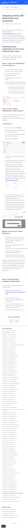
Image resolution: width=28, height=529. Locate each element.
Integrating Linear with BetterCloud (8, 348)
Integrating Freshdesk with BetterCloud (9, 361)
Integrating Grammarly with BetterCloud (9, 346)
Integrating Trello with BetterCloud (8, 440)
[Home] (5, 2)
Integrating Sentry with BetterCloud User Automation (12, 9)
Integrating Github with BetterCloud (8, 509)
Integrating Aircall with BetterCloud (8, 458)
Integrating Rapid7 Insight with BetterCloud (10, 389)
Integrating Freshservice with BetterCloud (10, 355)
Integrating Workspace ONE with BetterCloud (10, 424)
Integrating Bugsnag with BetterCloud (9, 395)
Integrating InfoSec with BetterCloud (9, 391)
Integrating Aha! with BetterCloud (8, 456)
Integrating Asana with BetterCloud (8, 399)
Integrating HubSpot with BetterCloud (9, 477)
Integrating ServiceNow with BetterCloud (9, 454)
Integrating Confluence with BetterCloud (9, 432)
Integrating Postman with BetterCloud (9, 342)
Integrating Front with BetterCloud (8, 479)
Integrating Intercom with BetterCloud (9, 414)
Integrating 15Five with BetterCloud (8, 332)
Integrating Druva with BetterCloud (8, 448)
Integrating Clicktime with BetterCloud (9, 489)
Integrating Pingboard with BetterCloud (9, 416)
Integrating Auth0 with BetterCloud (8, 475)
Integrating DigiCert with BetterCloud (9, 442)
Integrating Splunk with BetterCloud (8, 430)
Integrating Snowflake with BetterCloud (9, 485)
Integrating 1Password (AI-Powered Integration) (11, 501)
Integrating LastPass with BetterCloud (9, 381)
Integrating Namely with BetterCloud (9, 359)
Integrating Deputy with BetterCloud (9, 422)
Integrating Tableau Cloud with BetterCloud (10, 426)
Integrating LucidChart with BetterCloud (9, 371)
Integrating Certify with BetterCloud (8, 350)
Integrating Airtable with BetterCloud (9, 338)
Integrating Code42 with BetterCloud (9, 450)
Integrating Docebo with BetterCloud (9, 491)
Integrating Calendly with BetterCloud (9, 334)
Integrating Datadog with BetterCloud (9, 367)
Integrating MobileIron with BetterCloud (9, 428)
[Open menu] (25, 2)
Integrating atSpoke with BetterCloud (9, 401)
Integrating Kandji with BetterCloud (8, 471)
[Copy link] (25, 14)
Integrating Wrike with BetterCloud (8, 444)
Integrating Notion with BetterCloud (8, 353)
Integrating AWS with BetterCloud (8, 464)
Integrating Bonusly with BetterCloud (9, 397)
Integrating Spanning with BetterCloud (9, 385)
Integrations (7, 7)
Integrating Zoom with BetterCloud (8, 517)
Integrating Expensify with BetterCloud (9, 487)
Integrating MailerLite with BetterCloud (9, 436)
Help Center (13, 2)
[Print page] (23, 14)
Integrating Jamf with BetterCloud (8, 369)
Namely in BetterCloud (6, 405)
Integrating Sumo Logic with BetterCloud (9, 377)
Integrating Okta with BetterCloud (8, 513)
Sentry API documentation (11, 180)
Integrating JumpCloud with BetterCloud (9, 407)
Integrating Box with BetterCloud (8, 365)
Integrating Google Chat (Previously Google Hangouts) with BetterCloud (13, 410)
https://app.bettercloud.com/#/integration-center (15, 292)
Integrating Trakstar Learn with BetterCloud (10, 379)
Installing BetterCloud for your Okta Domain (10, 515)
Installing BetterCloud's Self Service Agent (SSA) (11, 497)
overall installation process (9, 33)
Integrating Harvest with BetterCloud (9, 495)
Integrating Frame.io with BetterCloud (9, 336)
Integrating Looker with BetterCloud (8, 375)
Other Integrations (14, 7)
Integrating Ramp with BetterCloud (8, 481)
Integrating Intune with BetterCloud (8, 468)
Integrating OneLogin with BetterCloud (9, 412)
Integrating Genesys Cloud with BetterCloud (10, 452)
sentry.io (19, 127)
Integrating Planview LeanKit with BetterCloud (10, 383)
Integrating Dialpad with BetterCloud (9, 418)
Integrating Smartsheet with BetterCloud (9, 373)
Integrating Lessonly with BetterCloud (9, 446)
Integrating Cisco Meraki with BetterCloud (10, 420)
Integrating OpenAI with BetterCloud (9, 499)
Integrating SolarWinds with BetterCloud (9, 357)
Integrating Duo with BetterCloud (8, 393)
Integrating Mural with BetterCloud (8, 340)
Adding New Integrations (6, 466)
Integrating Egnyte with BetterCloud (8, 387)
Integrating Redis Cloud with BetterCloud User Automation (13, 344)
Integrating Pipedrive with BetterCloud (9, 438)
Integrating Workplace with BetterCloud (9, 330)
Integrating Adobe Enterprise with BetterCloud (10, 473)
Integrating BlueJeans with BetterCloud (9, 462)
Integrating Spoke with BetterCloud (8, 434)
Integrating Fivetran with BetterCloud (9, 483)
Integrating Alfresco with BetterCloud (9, 460)
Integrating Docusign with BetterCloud (9, 363)
